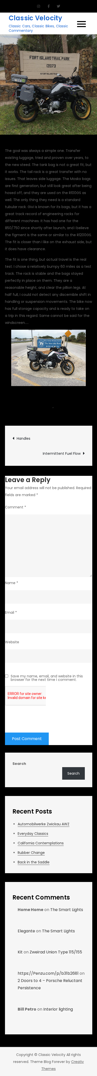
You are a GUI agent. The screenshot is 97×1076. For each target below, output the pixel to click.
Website (12, 642)
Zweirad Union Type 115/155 (56, 952)
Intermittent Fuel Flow (62, 453)
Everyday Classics (33, 833)
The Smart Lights (66, 910)
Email (11, 612)
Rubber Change (31, 852)
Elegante (26, 931)
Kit (20, 952)
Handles (23, 438)
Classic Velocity (35, 18)
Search (19, 763)
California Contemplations (41, 843)
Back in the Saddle (33, 862)
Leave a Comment (43, 413)
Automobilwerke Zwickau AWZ (43, 824)
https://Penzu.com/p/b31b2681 (48, 973)
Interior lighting (58, 1009)
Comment (15, 507)
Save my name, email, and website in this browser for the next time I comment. (47, 677)
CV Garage (19, 399)
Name (11, 582)
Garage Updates (38, 406)
